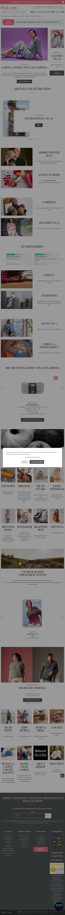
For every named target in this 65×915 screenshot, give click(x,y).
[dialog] (32, 457)
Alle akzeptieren (37, 462)
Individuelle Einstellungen (32, 457)
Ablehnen (24, 462)
